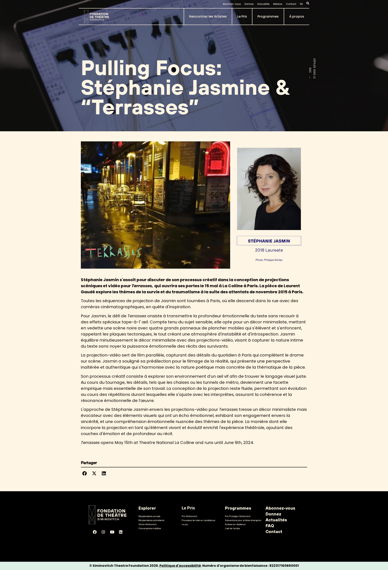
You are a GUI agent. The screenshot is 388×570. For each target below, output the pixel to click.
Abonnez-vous (232, 4)
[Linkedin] (120, 532)
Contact (291, 4)
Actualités (263, 4)
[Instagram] (103, 532)
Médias (277, 4)
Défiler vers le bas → (312, 68)
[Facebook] (94, 532)
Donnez (249, 4)
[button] (84, 473)
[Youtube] (112, 532)
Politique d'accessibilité (180, 565)
